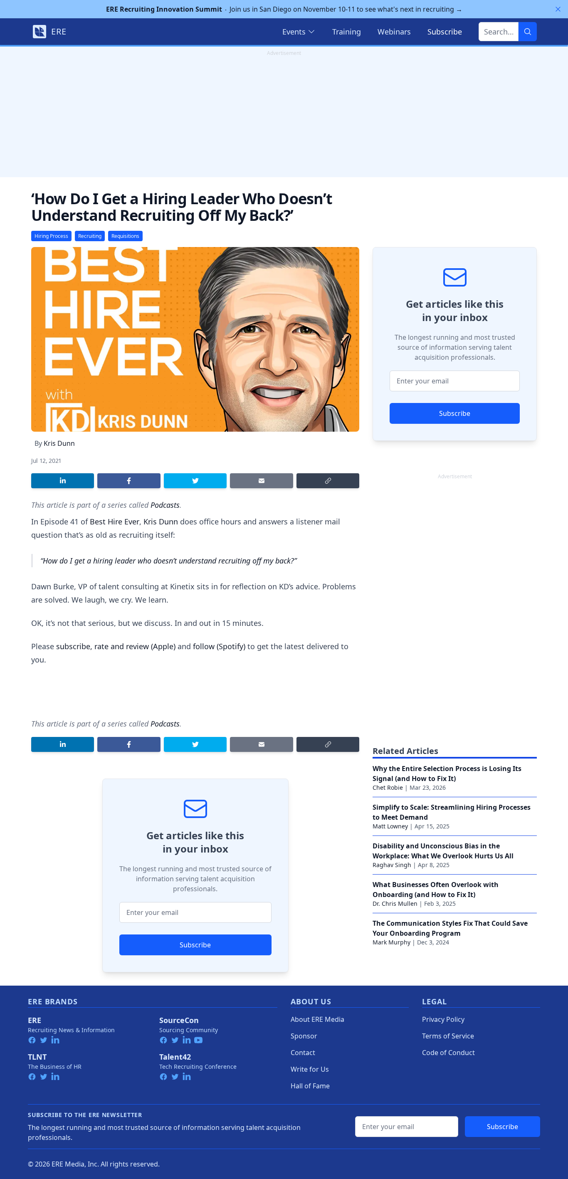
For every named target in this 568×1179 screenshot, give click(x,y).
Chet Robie (388, 787)
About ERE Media (317, 1019)
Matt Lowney (390, 826)
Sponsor (304, 1036)
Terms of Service (448, 1036)
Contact (303, 1052)
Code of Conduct (448, 1052)
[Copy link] (327, 480)
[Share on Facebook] (128, 480)
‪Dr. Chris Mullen (395, 903)
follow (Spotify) (219, 646)
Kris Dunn (59, 443)
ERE (34, 1020)
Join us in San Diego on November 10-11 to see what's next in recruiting (284, 9)
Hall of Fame (310, 1085)
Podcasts (165, 505)
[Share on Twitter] (195, 480)
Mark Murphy (391, 942)
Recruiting (89, 236)
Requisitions (125, 236)
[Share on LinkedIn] (62, 480)
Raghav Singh (392, 865)
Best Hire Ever (114, 521)
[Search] (528, 31)
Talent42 (175, 1057)
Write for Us (310, 1069)
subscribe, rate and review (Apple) (115, 646)
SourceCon (179, 1020)
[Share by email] (261, 480)
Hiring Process (51, 236)
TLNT (37, 1057)
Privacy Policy (443, 1019)
